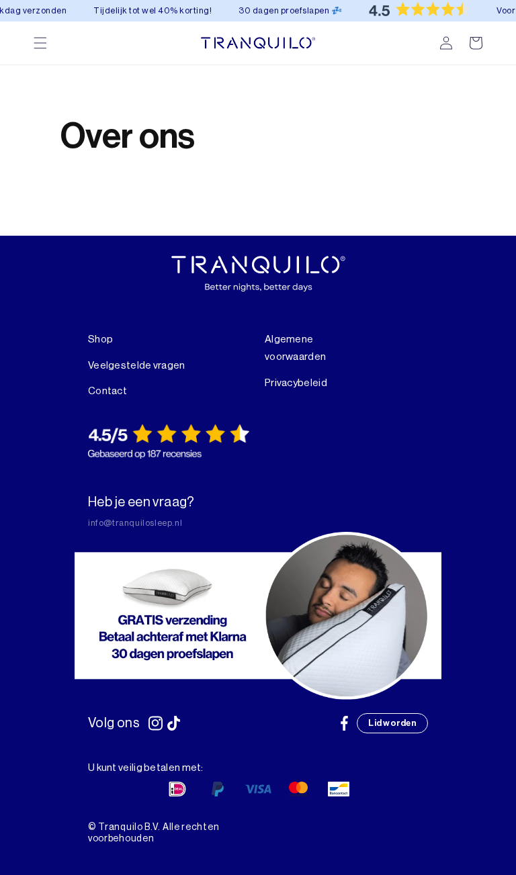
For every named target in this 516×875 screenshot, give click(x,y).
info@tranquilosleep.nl (135, 522)
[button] (475, 43)
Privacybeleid (296, 383)
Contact (107, 391)
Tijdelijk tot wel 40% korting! (145, 10)
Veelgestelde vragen (136, 366)
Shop (100, 339)
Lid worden (392, 723)
